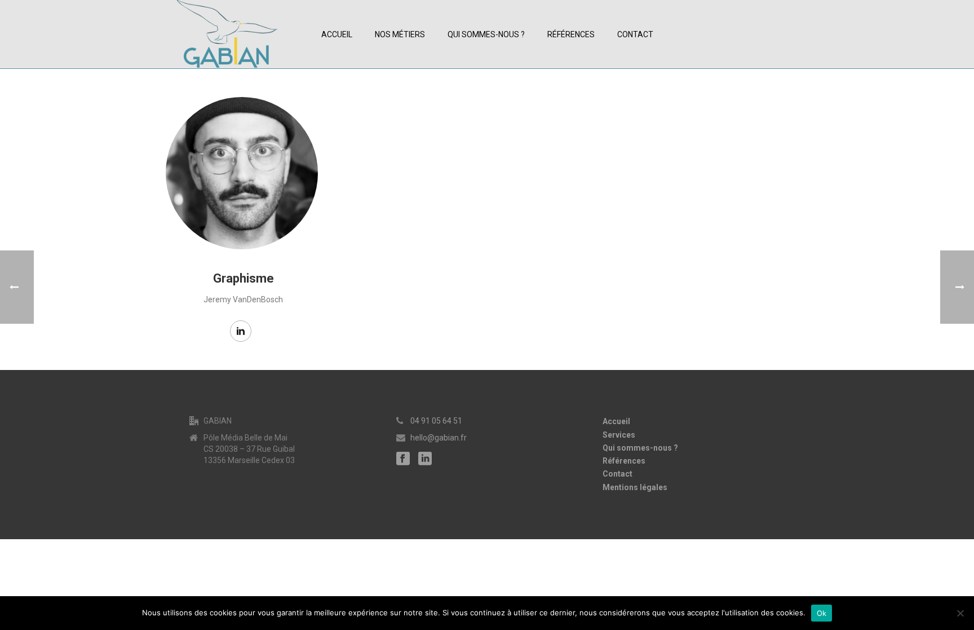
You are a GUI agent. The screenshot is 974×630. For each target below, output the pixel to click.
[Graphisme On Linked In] (240, 331)
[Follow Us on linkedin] (425, 459)
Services (619, 434)
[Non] (960, 613)
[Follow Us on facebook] (403, 459)
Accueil (336, 34)
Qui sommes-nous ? (486, 34)
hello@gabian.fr (438, 437)
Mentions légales (635, 487)
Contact (635, 34)
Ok (822, 613)
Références (571, 34)
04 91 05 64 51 (436, 420)
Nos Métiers (400, 34)
